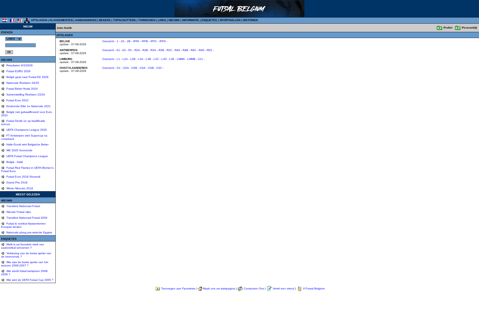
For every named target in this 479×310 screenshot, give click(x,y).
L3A (140, 59)
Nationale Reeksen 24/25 (22, 82)
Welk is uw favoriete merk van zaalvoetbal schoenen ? (22, 246)
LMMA (181, 59)
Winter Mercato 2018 (19, 188)
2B (129, 41)
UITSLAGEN (39, 20)
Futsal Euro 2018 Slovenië (23, 176)
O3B (151, 67)
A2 (124, 50)
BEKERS (105, 20)
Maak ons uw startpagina (219, 288)
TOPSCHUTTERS (124, 20)
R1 (130, 50)
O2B (134, 67)
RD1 (209, 50)
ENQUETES (209, 20)
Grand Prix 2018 (16, 182)
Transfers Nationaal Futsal (23, 206)
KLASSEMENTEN (61, 20)
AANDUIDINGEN (85, 20)
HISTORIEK (250, 20)
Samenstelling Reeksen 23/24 (25, 94)
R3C (169, 50)
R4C (193, 50)
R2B (145, 50)
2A (122, 41)
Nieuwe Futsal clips (18, 211)
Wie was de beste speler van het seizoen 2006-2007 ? (24, 264)
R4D (201, 50)
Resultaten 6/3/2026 (19, 65)
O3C (159, 67)
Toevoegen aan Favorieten (178, 288)
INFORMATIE (190, 20)
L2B (133, 59)
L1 (118, 59)
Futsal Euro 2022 (17, 100)
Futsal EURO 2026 (18, 71)
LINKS (162, 20)
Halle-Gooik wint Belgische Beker (27, 144)
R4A (177, 50)
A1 (118, 50)
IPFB (145, 41)
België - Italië (14, 161)
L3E (171, 59)
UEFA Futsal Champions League (27, 156)
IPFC (154, 41)
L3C (156, 59)
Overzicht (108, 41)
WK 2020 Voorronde (19, 150)
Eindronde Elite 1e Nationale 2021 (28, 106)
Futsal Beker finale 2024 (22, 88)
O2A (126, 67)
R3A (153, 50)
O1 (119, 67)
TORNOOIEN (146, 20)
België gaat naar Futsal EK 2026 (27, 77)
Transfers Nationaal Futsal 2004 (26, 217)
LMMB (191, 59)
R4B (185, 50)
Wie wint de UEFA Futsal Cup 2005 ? (29, 279)
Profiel (448, 27)
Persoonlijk (469, 27)
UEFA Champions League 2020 (26, 129)
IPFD (162, 41)
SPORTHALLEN (230, 20)
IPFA (136, 41)
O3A (143, 67)
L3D (164, 59)
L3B (148, 59)
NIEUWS (174, 20)
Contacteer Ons (254, 288)
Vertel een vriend (283, 288)
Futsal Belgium (315, 288)
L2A (125, 59)
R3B (161, 50)
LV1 (200, 59)
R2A (137, 50)
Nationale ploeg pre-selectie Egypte (29, 232)
